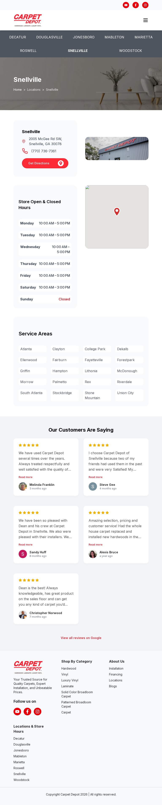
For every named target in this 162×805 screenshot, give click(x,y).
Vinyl (64, 674)
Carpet (66, 712)
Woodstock (130, 51)
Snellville (78, 51)
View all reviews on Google (81, 638)
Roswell (28, 51)
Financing (115, 674)
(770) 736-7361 (43, 151)
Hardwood (68, 668)
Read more (25, 477)
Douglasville (49, 37)
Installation (116, 668)
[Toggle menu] (145, 20)
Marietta (144, 37)
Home (18, 89)
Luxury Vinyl (69, 680)
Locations (115, 680)
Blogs (113, 686)
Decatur (17, 37)
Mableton (114, 37)
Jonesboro (83, 37)
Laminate (67, 686)
